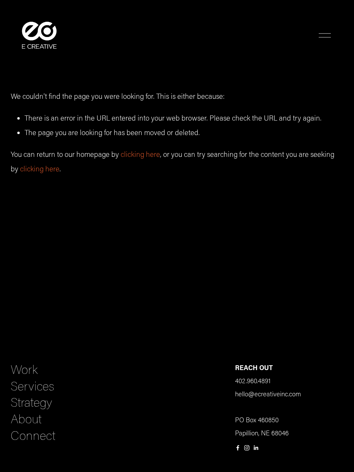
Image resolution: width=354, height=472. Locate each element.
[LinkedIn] (256, 448)
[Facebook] (238, 448)
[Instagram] (247, 448)
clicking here (140, 154)
